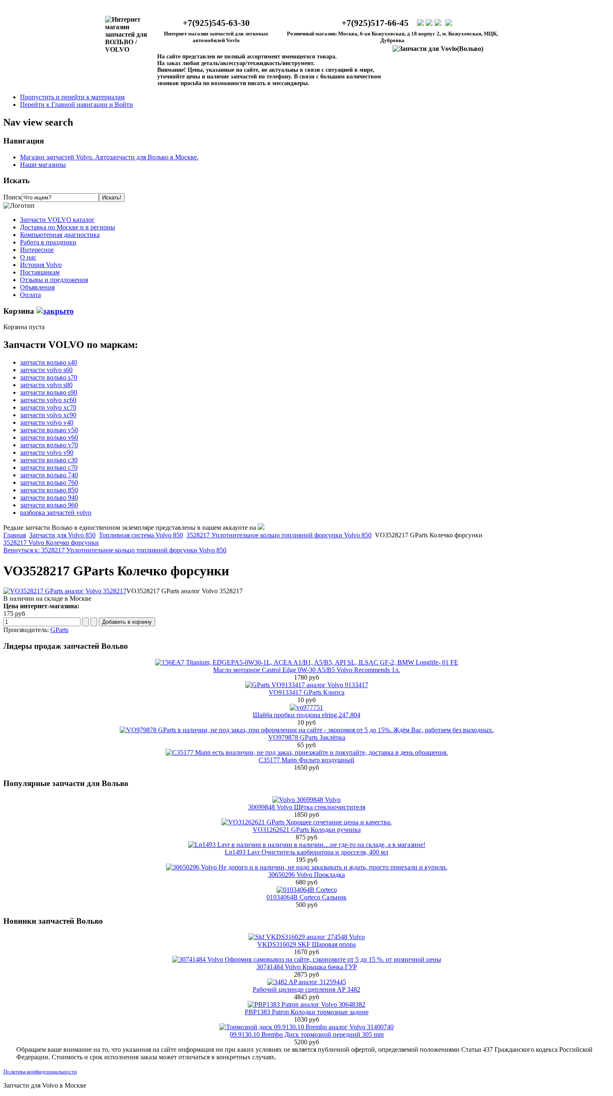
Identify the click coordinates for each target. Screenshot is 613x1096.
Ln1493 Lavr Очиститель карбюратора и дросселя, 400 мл (306, 852)
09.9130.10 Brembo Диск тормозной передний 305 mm (307, 1034)
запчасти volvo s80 (46, 384)
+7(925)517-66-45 (375, 23)
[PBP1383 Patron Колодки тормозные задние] (306, 1004)
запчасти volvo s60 (46, 369)
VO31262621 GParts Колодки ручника (307, 829)
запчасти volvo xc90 (48, 414)
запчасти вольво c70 (49, 467)
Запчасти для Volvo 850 (62, 535)
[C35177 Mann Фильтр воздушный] (307, 752)
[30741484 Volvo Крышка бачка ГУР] (306, 959)
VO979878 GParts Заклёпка (306, 737)
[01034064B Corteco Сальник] (306, 889)
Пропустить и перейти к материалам (72, 97)
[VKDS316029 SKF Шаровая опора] (307, 936)
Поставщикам (40, 272)
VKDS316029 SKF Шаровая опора (306, 944)
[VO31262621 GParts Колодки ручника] (306, 822)
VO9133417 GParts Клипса (306, 692)
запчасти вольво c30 (49, 460)
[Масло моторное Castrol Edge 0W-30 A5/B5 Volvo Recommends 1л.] (306, 662)
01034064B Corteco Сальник (306, 897)
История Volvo (41, 264)
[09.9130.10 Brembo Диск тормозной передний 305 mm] (306, 1026)
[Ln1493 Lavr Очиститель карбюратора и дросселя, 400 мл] (306, 844)
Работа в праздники (48, 242)
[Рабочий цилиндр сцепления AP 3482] (306, 981)
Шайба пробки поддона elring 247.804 (306, 714)
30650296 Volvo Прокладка (306, 874)
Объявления (37, 287)
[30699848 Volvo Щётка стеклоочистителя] (306, 799)
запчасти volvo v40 (46, 422)
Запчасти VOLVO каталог (57, 219)
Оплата (30, 294)
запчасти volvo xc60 (48, 399)
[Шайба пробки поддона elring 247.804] (306, 707)
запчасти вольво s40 (48, 362)
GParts (59, 629)
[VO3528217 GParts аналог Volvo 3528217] (64, 591)
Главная (14, 535)
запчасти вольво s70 (48, 377)
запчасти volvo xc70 (48, 407)
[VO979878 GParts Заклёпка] (307, 729)
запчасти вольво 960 (49, 505)
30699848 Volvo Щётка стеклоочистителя (306, 807)
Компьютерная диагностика (60, 234)
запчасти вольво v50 (49, 429)
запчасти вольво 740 (49, 475)
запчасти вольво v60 (49, 437)
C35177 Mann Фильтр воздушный (306, 759)
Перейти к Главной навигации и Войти (76, 104)
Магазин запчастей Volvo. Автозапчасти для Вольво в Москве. (109, 157)
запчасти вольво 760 (49, 482)
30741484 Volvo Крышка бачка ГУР (306, 966)
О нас (28, 257)
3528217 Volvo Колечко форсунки (51, 542)
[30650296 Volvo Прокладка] (306, 867)
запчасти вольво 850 (49, 490)
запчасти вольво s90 (48, 392)
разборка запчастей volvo (55, 512)
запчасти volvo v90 (46, 452)
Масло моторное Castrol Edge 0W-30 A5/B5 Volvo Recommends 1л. (306, 669)
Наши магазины (43, 164)
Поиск (12, 197)
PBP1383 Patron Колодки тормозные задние (307, 1011)
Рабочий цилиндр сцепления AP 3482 (306, 989)
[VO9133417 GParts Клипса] (306, 684)
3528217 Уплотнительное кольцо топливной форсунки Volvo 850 (279, 535)
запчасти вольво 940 (49, 497)
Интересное (37, 249)
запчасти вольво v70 (49, 444)
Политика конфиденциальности (40, 1071)
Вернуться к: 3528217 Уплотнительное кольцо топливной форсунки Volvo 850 (114, 550)
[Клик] (55, 311)
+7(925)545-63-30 (216, 23)
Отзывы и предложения (54, 279)
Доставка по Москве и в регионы (67, 227)
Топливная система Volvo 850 (141, 535)
